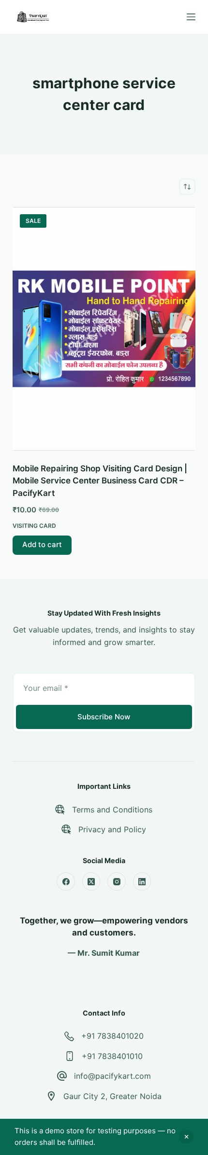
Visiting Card (34, 525)
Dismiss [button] (186, 1136)
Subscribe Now (103, 716)
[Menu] (191, 17)
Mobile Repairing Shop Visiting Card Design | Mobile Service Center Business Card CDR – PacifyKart (100, 481)
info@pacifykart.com (112, 1076)
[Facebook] (66, 881)
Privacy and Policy (112, 829)
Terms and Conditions (112, 809)
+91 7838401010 (112, 1056)
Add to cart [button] (42, 544)
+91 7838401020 (112, 1036)
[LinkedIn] (142, 881)
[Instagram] (116, 881)
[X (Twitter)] (91, 881)
